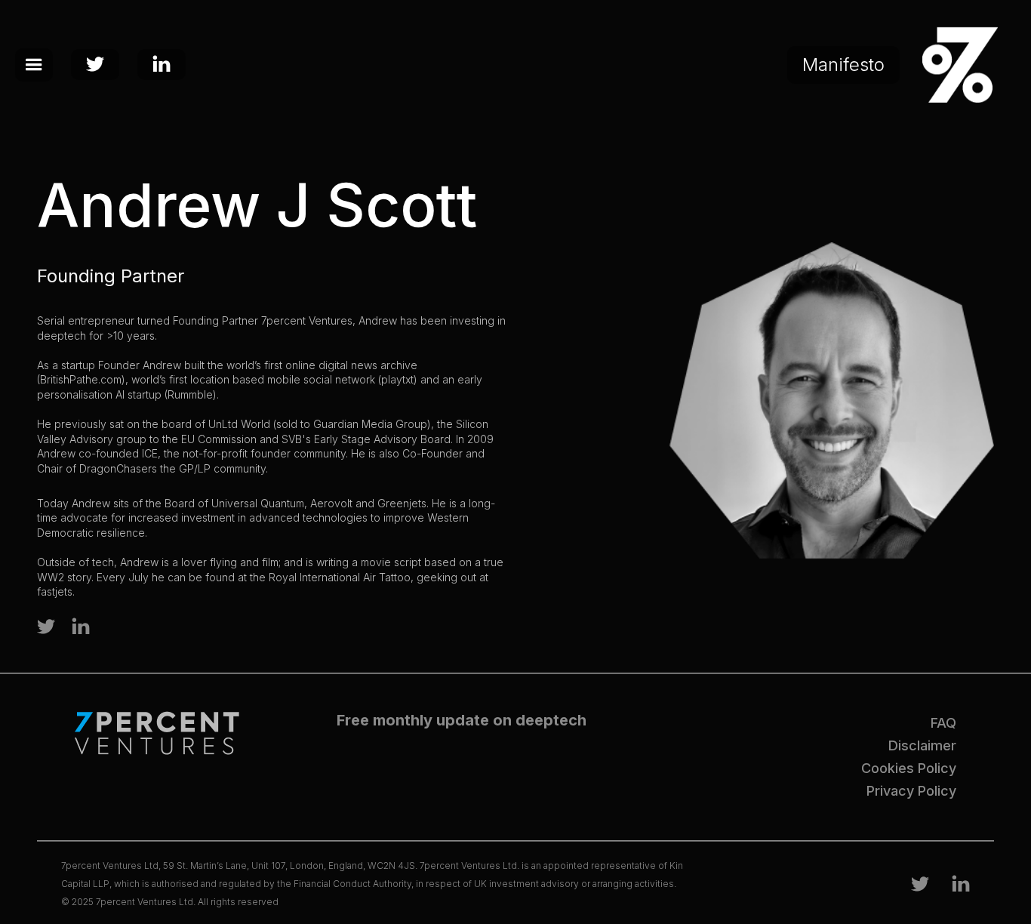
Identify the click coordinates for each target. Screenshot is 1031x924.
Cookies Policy (908, 768)
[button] (34, 65)
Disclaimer (922, 745)
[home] (956, 65)
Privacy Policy (911, 791)
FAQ (943, 723)
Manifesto (843, 64)
